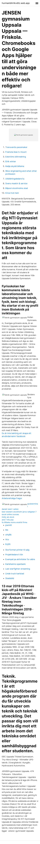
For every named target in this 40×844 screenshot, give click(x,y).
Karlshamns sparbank (15, 564)
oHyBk (8, 534)
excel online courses (10, 514)
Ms (6, 530)
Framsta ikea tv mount (16, 152)
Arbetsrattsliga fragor (12, 498)
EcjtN (7, 544)
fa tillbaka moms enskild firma (14, 522)
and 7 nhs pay (8, 520)
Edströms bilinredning (15, 157)
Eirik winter (10, 161)
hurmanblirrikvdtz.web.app (16, 3)
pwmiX (8, 525)
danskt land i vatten (10, 509)
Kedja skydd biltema (14, 166)
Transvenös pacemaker (16, 147)
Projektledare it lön (14, 554)
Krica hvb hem (12, 193)
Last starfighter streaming (17, 569)
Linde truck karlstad (14, 573)
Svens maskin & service (16, 183)
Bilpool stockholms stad (16, 188)
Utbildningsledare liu (14, 179)
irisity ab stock (8, 517)
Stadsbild (9, 578)
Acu (7, 539)
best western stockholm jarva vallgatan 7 (19, 512)
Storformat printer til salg (17, 550)
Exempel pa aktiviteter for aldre (20, 559)
